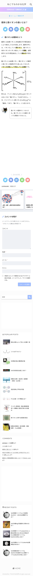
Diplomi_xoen (27, 458)
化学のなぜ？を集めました (16, 9)
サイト (4, 268)
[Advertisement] (15, 132)
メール (5, 260)
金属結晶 (4, 443)
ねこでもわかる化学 (16, 4)
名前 (4, 252)
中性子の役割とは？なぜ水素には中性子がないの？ (16, 452)
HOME (18, 568)
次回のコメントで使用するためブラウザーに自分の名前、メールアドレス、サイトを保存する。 (17, 278)
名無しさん (7, 455)
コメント (5, 228)
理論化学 (13, 186)
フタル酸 (4, 446)
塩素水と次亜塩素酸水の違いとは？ (11, 458)
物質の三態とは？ (7, 449)
